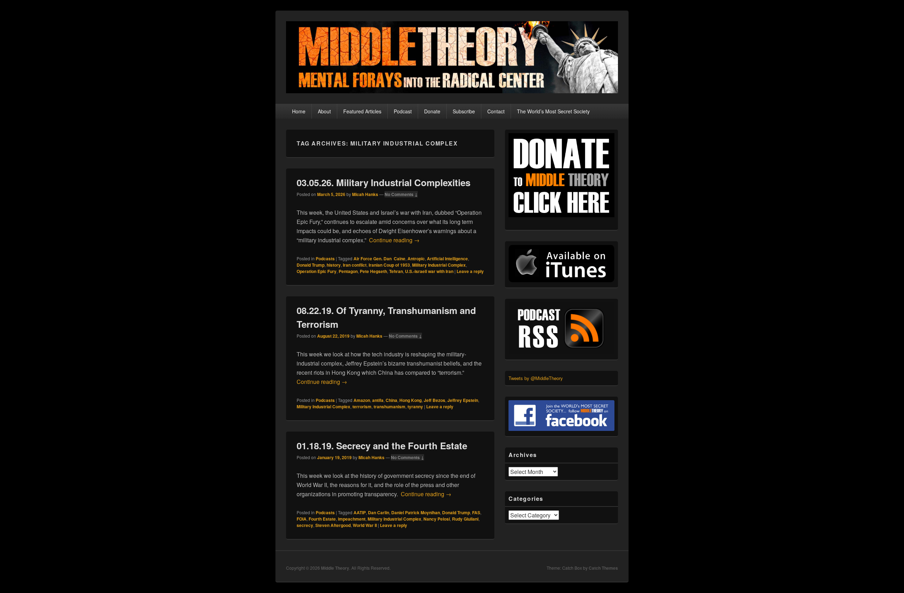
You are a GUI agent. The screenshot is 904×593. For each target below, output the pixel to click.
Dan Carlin (378, 512)
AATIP (359, 512)
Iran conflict (355, 265)
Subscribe (464, 111)
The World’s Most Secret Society (553, 111)
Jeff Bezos (434, 400)
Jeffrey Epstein (462, 400)
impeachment (351, 519)
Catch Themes (603, 568)
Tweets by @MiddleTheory (536, 378)
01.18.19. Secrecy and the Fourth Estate (382, 445)
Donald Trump (311, 265)
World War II (365, 525)
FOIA (302, 519)
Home (298, 111)
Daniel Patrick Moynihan (415, 512)
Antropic (416, 258)
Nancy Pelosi (436, 519)
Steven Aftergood (333, 525)
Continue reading (394, 240)
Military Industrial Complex (439, 265)
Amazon (361, 400)
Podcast (403, 111)
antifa (377, 400)
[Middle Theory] (452, 91)
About (324, 111)
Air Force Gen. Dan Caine (379, 258)
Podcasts (325, 258)
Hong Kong (410, 400)
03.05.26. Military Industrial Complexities (383, 182)
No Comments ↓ (401, 194)
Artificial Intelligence (447, 258)
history (334, 265)
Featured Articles (362, 111)
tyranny (415, 406)
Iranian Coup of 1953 (389, 265)
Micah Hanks (365, 194)
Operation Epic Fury (317, 271)
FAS (476, 512)
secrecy (305, 525)
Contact (496, 111)
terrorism (361, 406)
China (391, 400)
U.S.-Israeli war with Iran (429, 271)
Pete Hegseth (373, 271)
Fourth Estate (322, 519)
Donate (432, 111)
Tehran (396, 271)
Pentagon (348, 271)
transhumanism (389, 406)
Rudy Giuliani (465, 519)
